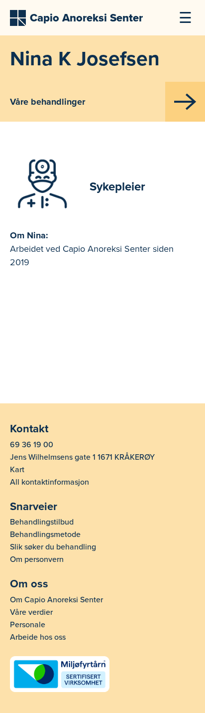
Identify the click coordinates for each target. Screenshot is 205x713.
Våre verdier (31, 612)
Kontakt (29, 428)
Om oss (29, 583)
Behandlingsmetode (45, 534)
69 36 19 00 (31, 445)
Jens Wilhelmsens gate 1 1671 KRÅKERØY (82, 457)
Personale (27, 625)
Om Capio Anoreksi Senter (56, 600)
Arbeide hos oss (38, 637)
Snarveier (33, 506)
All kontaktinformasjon (49, 482)
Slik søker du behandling (53, 547)
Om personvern (37, 559)
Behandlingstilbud (42, 522)
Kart (17, 470)
